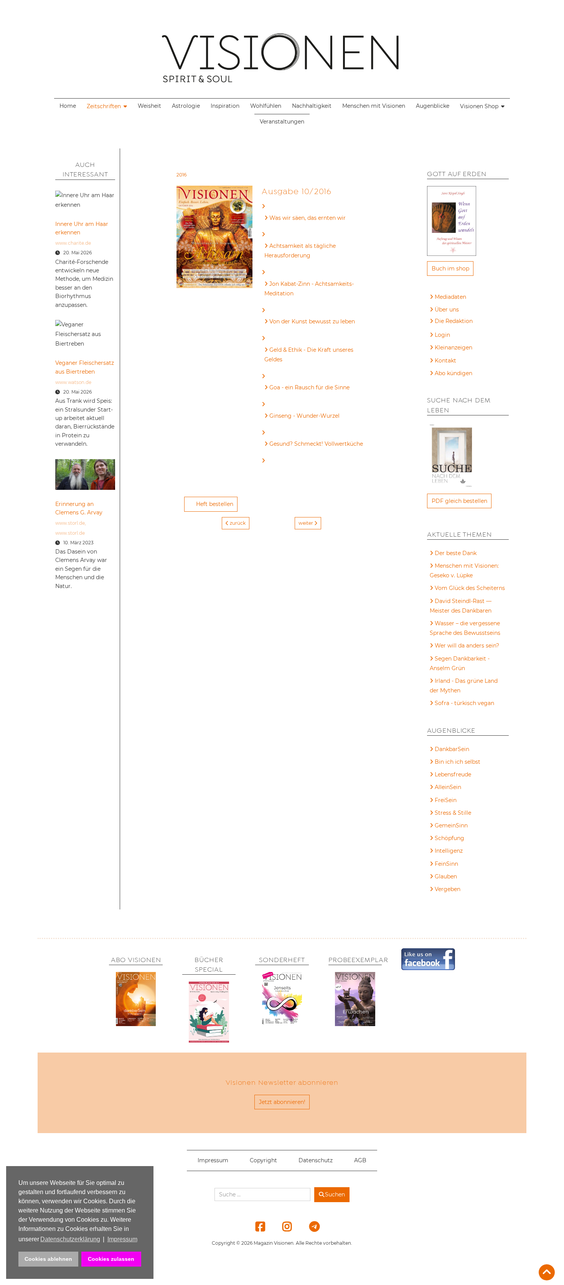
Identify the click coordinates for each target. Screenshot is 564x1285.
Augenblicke (432, 105)
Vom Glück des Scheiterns (470, 588)
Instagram (283, 1226)
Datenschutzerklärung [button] (70, 1239)
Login (442, 334)
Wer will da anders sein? (467, 645)
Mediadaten (450, 296)
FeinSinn (446, 863)
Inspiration (225, 105)
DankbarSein (452, 749)
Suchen (335, 1194)
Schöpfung (449, 838)
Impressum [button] (122, 1239)
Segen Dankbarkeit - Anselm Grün (460, 663)
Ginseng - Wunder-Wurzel (304, 415)
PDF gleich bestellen (459, 501)
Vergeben (447, 889)
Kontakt (445, 360)
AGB (360, 1160)
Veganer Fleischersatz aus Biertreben (84, 367)
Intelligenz (449, 850)
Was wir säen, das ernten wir (307, 217)
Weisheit (149, 105)
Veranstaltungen (282, 121)
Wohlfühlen (265, 105)
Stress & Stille (453, 812)
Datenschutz (315, 1160)
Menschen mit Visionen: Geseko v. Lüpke (464, 570)
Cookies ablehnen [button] (48, 1259)
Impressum (213, 1160)
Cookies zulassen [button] (111, 1259)
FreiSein (446, 800)
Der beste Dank (456, 553)
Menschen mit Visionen (373, 105)
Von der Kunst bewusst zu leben (312, 321)
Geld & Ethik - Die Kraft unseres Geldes (308, 354)
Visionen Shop (479, 106)
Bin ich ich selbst (457, 761)
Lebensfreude (453, 774)
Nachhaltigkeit (311, 105)
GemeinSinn (451, 825)
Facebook (255, 1226)
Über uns (447, 309)
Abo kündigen (453, 373)
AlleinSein (448, 787)
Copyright (263, 1160)
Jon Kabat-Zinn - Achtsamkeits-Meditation (309, 288)
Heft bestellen (214, 504)
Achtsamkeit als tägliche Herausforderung (300, 250)
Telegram (309, 1226)
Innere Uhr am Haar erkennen (81, 228)
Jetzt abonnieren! (282, 1102)
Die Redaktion (454, 321)
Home (67, 105)
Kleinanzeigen (453, 347)
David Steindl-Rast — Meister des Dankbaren (460, 606)
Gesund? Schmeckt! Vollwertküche (316, 443)
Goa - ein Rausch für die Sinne (309, 387)
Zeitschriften (104, 106)
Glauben (446, 876)
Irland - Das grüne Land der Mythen (464, 685)
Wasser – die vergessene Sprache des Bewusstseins (465, 628)
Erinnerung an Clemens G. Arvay (78, 508)
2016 (181, 175)
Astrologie (186, 105)
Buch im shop (450, 268)
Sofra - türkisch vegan (464, 703)
